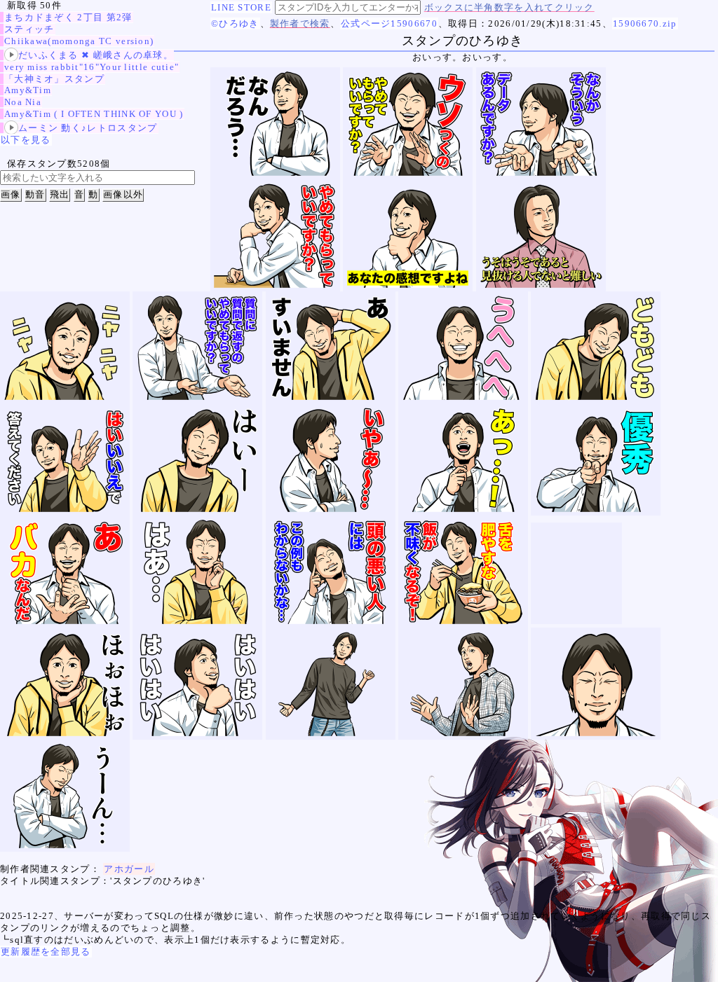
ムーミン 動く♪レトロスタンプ (88, 128)
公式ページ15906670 (389, 23)
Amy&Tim (27, 90)
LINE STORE (241, 7)
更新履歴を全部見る (46, 951)
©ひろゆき (235, 23)
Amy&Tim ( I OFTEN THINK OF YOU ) (94, 114)
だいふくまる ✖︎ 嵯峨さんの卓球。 (95, 55)
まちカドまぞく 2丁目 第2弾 (68, 17)
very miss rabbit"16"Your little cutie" (91, 67)
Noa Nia (22, 102)
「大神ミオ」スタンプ (54, 79)
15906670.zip (645, 23)
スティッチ (29, 29)
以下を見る (26, 139)
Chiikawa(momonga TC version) (79, 41)
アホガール (129, 869)
